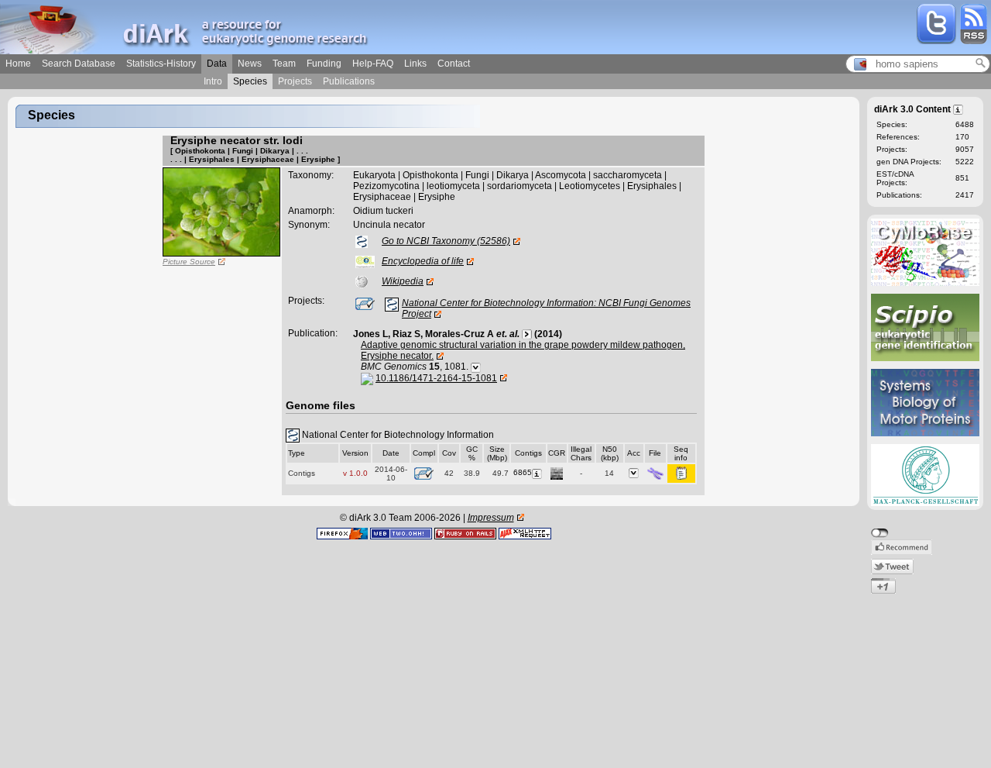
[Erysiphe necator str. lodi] (221, 211)
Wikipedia (402, 281)
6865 (522, 472)
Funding (324, 63)
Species (250, 81)
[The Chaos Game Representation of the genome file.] (556, 472)
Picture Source (189, 261)
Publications (349, 81)
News (250, 63)
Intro (213, 81)
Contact (453, 63)
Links (415, 63)
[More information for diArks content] (959, 108)
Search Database (78, 63)
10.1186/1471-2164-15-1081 (436, 378)
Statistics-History (161, 63)
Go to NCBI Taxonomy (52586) (446, 241)
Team (284, 63)
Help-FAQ (372, 63)
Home (18, 63)
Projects (295, 81)
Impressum (491, 517)
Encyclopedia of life (423, 261)
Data (217, 63)
